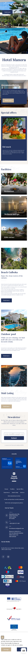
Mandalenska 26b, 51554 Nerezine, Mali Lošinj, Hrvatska (14, 516)
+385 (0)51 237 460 (14, 523)
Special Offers (20, 489)
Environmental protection (14, 496)
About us (22, 492)
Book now (7, 12)
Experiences (7, 492)
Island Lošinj (15, 492)
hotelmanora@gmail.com (14, 528)
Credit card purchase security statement (14, 499)
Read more (6, 300)
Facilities (12, 489)
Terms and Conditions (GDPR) (17, 445)
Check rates (8, 100)
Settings (6, 649)
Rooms (6, 489)
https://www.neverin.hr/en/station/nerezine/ (16, 75)
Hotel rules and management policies (14, 502)
